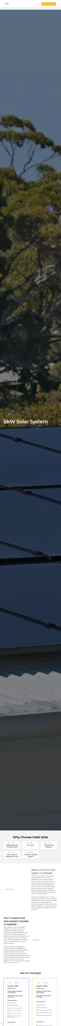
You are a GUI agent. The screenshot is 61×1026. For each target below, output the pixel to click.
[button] (40, 4)
